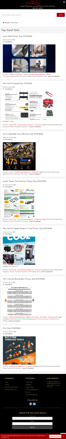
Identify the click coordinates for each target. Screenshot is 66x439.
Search (61, 15)
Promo (34, 76)
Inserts (25, 74)
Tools (45, 76)
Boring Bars (6, 319)
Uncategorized (52, 317)
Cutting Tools (29, 382)
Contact (7, 384)
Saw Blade (43, 317)
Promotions (6, 76)
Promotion (17, 126)
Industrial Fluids (30, 387)
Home (7, 22)
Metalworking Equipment (37, 74)
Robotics (28, 392)
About (6, 382)
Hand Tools (18, 74)
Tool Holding (32, 271)
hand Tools (18, 76)
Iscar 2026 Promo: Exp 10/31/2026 (17, 36)
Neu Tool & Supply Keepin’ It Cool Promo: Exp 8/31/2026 (27, 228)
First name (32, 416)
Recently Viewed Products (11, 387)
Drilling (11, 74)
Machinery (28, 384)
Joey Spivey (8, 41)
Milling (48, 74)
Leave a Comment (53, 76)
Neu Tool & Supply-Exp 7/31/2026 (17, 83)
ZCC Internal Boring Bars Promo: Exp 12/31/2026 (24, 279)
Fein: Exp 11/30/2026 (12, 328)
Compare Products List (11, 389)
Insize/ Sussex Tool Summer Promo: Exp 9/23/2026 (24, 181)
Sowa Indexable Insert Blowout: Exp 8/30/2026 (23, 134)
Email (32, 421)
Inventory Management (32, 389)
